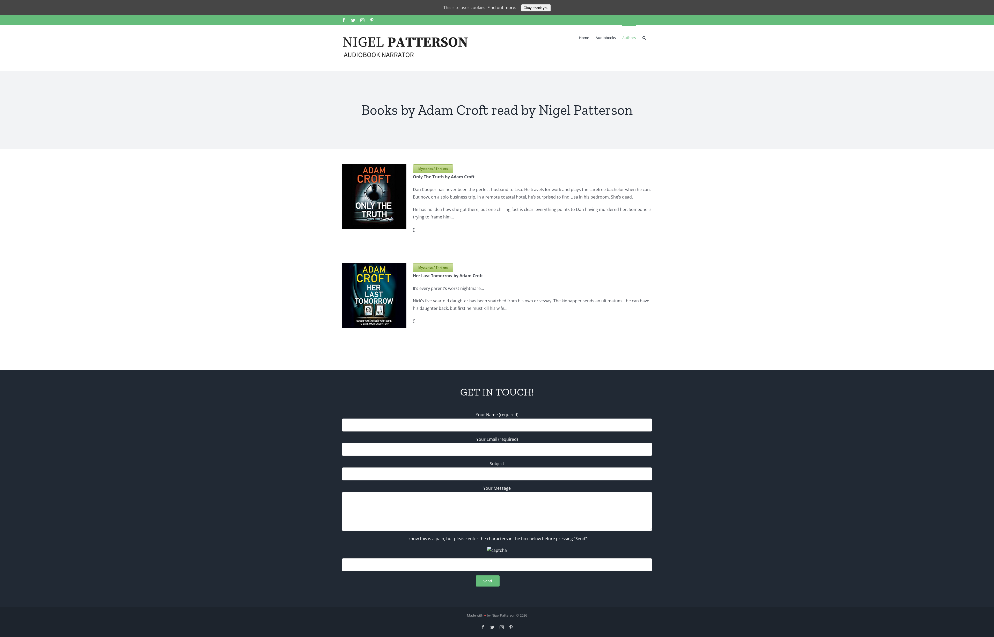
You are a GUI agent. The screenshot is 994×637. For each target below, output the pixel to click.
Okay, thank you (536, 8)
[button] (644, 37)
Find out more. (501, 7)
